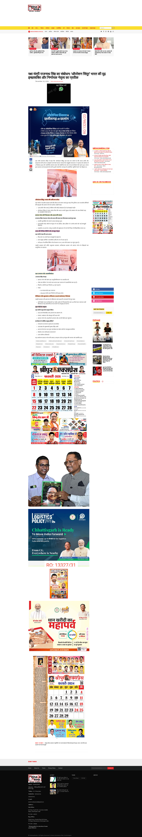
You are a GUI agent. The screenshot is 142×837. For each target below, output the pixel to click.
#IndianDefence (80, 341)
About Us (36, 768)
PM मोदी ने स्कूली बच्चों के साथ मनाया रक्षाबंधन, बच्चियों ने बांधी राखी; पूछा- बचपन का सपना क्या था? (59, 52)
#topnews (38, 347)
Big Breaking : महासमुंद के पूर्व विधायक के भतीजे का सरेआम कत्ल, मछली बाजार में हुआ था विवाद (107, 359)
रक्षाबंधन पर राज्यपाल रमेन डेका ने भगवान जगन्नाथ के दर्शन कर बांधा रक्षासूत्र (81, 52)
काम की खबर (85, 28)
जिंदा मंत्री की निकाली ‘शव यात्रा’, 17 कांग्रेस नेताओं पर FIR (63, 791)
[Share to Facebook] (31, 159)
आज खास (78, 28)
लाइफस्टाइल (92, 28)
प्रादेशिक (62, 31)
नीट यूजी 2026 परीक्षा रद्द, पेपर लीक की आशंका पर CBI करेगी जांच (63, 779)
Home (29, 768)
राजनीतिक (59, 28)
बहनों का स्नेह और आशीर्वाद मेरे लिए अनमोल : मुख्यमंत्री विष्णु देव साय (37, 52)
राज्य (36, 28)
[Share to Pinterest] (31, 166)
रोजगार (68, 28)
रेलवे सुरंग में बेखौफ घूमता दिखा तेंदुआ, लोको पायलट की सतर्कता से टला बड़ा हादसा (102, 156)
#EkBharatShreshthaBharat (55, 341)
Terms (43, 768)
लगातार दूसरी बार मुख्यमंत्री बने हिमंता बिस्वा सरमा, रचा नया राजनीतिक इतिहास (62, 785)
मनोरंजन (47, 28)
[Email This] (31, 169)
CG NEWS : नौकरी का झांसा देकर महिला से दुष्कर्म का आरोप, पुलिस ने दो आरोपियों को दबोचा (103, 151)
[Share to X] (31, 163)
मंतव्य (71, 31)
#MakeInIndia (39, 344)
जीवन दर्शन (56, 31)
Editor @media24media (57, 81)
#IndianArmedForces (69, 341)
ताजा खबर (83, 778)
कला (46, 31)
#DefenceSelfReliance (41, 341)
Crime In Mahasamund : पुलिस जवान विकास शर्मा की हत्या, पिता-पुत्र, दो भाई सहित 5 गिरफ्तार (102, 337)
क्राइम (52, 28)
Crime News (76, 778)
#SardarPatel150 (81, 344)
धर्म (63, 28)
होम (32, 28)
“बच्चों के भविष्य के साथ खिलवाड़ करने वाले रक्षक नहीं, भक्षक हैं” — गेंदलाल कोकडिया (103, 169)
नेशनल (42, 28)
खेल (73, 28)
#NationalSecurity (49, 344)
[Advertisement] (74, 13)
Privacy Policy (51, 768)
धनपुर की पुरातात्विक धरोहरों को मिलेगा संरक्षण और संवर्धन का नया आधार (103, 160)
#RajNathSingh (71, 344)
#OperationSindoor (60, 344)
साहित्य (50, 31)
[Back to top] (138, 833)
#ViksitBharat (55, 347)
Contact (60, 768)
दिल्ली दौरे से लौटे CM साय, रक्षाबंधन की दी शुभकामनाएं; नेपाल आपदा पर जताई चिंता (103, 52)
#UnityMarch (46, 347)
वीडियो (67, 31)
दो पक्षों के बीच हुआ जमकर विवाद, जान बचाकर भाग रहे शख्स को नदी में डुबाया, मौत (108, 346)
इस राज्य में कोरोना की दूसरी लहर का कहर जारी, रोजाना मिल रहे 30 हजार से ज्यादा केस (108, 369)
